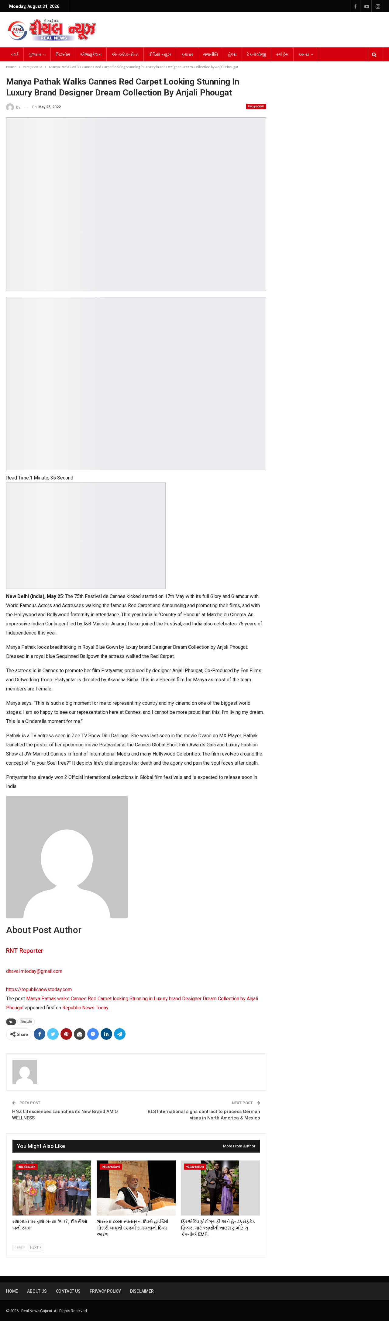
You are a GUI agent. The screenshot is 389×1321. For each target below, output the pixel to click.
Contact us (68, 1291)
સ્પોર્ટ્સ (282, 54)
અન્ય (303, 54)
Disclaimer (142, 1291)
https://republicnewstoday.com (39, 989)
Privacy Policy (105, 1291)
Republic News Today (85, 1008)
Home (12, 1291)
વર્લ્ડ (15, 54)
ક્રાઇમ (187, 54)
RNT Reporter (24, 950)
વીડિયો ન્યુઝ (160, 54)
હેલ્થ (232, 54)
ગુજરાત (35, 54)
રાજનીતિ (210, 54)
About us (36, 1291)
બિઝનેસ (63, 54)
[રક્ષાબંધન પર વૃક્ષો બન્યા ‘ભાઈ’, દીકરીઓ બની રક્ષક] (51, 1188)
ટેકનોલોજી (256, 54)
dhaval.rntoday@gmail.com (34, 971)
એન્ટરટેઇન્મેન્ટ (125, 54)
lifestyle (26, 1021)
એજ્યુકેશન (91, 54)
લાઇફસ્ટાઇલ (256, 106)
